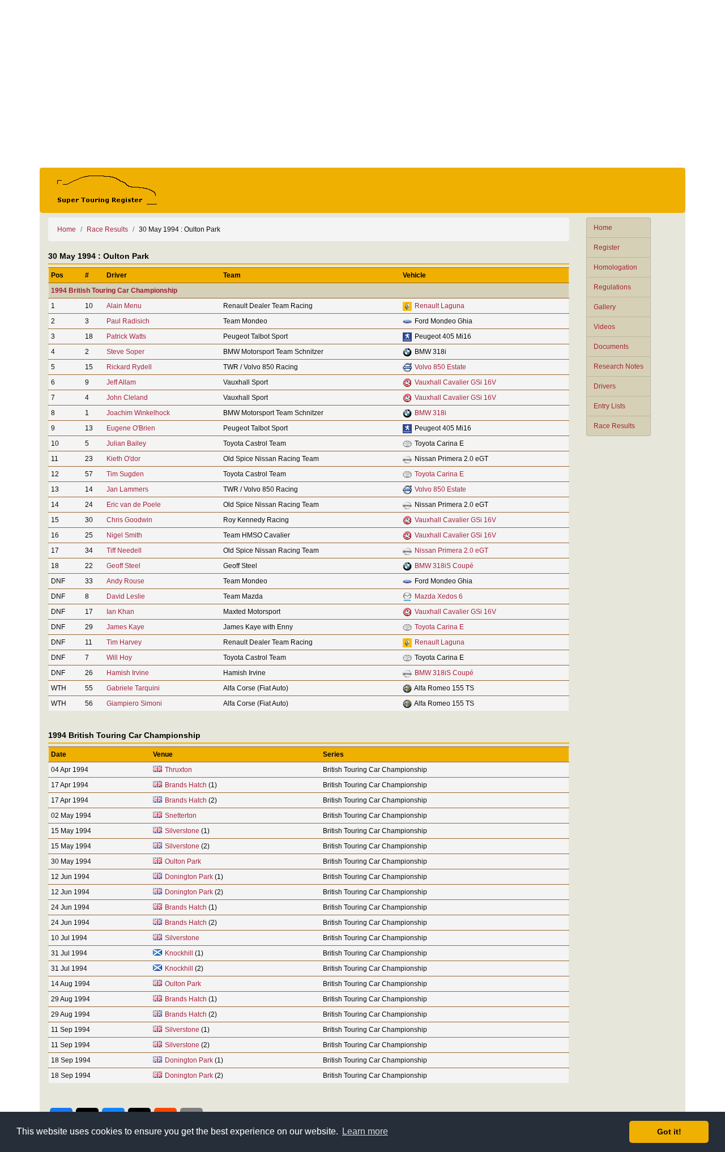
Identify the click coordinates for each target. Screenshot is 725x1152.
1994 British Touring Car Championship (114, 291)
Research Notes (618, 366)
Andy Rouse (125, 581)
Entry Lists (609, 406)
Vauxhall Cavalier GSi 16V (455, 382)
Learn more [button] (365, 1131)
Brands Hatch (186, 785)
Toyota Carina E (439, 474)
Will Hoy (119, 658)
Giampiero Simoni (134, 703)
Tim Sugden (125, 474)
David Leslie (125, 596)
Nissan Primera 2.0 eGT (451, 550)
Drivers (605, 386)
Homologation (615, 267)
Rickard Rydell (129, 367)
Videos (604, 327)
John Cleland (127, 398)
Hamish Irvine (127, 673)
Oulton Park (183, 861)
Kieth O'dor (123, 459)
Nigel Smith (124, 535)
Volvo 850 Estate (440, 367)
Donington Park (189, 877)
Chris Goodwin (129, 520)
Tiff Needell (124, 550)
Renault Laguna (439, 306)
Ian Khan (120, 612)
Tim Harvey (124, 642)
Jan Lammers (127, 489)
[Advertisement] (362, 84)
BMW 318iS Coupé (444, 566)
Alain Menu (124, 306)
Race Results (614, 426)
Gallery (605, 307)
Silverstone (182, 831)
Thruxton (178, 770)
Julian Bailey (126, 443)
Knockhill (179, 953)
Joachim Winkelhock (138, 413)
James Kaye (125, 627)
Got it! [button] (669, 1131)
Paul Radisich (128, 321)
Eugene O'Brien (130, 428)
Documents (611, 347)
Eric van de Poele (133, 505)
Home (603, 228)
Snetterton (181, 816)
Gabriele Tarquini (133, 688)
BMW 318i (430, 413)
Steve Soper (125, 352)
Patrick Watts (126, 336)
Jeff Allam (121, 382)
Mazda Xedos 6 (439, 596)
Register (607, 247)
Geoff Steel (123, 566)
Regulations (612, 287)
